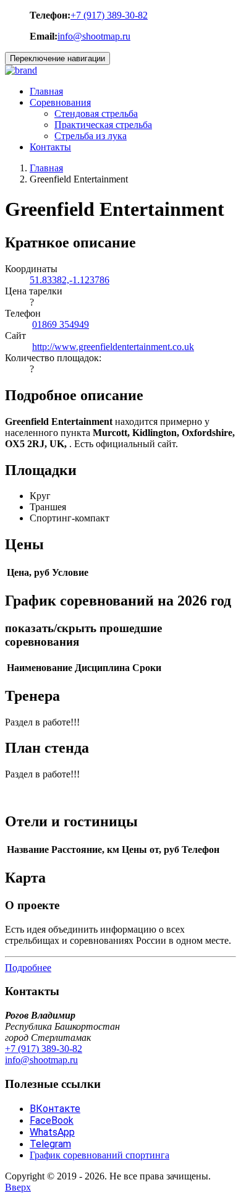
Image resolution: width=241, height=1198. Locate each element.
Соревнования (60, 102)
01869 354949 (60, 324)
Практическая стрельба (103, 124)
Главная (46, 91)
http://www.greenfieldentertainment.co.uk (113, 346)
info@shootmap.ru (93, 36)
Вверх (18, 1187)
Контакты (50, 147)
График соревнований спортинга (99, 1155)
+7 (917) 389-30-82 (109, 15)
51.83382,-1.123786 (69, 280)
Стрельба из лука (90, 135)
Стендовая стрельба (96, 113)
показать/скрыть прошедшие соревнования (83, 635)
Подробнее (28, 967)
